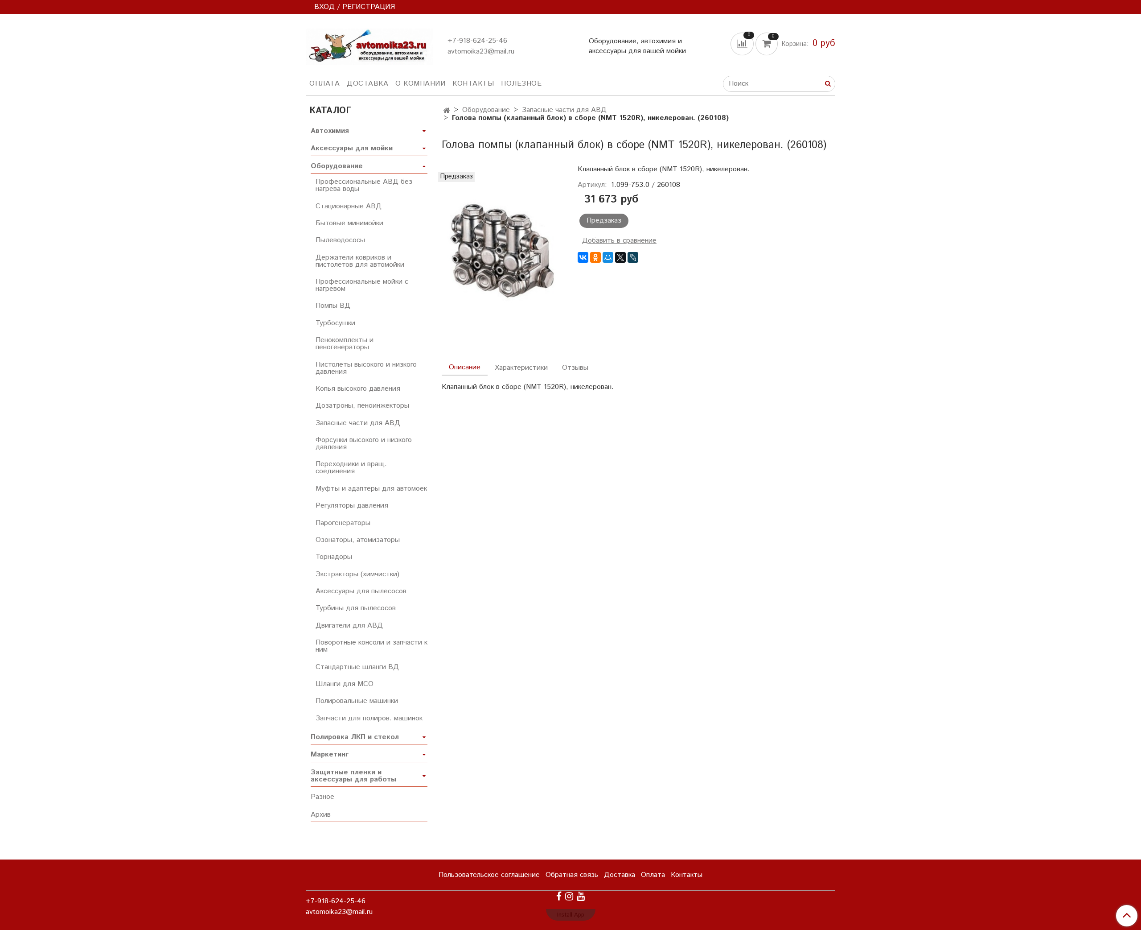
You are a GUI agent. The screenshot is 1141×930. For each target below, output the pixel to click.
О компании (420, 84)
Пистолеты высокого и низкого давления (366, 368)
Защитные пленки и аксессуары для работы (353, 776)
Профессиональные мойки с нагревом (362, 285)
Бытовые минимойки (349, 223)
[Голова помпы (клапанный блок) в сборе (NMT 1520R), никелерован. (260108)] (502, 255)
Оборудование (486, 110)
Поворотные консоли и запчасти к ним (371, 646)
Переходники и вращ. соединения (351, 467)
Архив (321, 815)
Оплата (324, 84)
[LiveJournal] (633, 257)
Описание (464, 367)
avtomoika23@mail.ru (480, 51)
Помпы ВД (333, 306)
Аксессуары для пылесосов (361, 591)
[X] (620, 257)
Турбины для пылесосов (356, 608)
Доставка (367, 84)
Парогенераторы (343, 523)
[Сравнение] (743, 43)
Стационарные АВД (349, 206)
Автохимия (330, 131)
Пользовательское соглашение (489, 875)
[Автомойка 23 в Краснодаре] (369, 45)
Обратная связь (572, 875)
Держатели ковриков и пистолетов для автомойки (360, 261)
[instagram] (569, 896)
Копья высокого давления (358, 389)
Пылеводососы (340, 240)
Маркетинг (330, 754)
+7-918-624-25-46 (477, 41)
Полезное (521, 84)
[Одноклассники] (595, 257)
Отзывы (575, 368)
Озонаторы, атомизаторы (358, 540)
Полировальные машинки (357, 701)
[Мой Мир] (608, 257)
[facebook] (559, 896)
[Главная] (446, 111)
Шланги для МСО (344, 684)
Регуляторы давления (352, 505)
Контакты (473, 84)
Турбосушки (335, 323)
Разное (322, 797)
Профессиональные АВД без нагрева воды (364, 185)
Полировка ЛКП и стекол (355, 737)
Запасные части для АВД (564, 110)
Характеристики (521, 368)
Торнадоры (334, 557)
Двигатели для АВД (349, 625)
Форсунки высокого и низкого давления (364, 443)
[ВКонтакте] (583, 257)
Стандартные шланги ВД (357, 667)
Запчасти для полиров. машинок (369, 718)
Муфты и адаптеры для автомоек (371, 489)
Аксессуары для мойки (352, 148)
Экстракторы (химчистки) (357, 574)
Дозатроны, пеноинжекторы (362, 406)
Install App (571, 915)
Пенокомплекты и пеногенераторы (344, 343)
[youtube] (581, 896)
